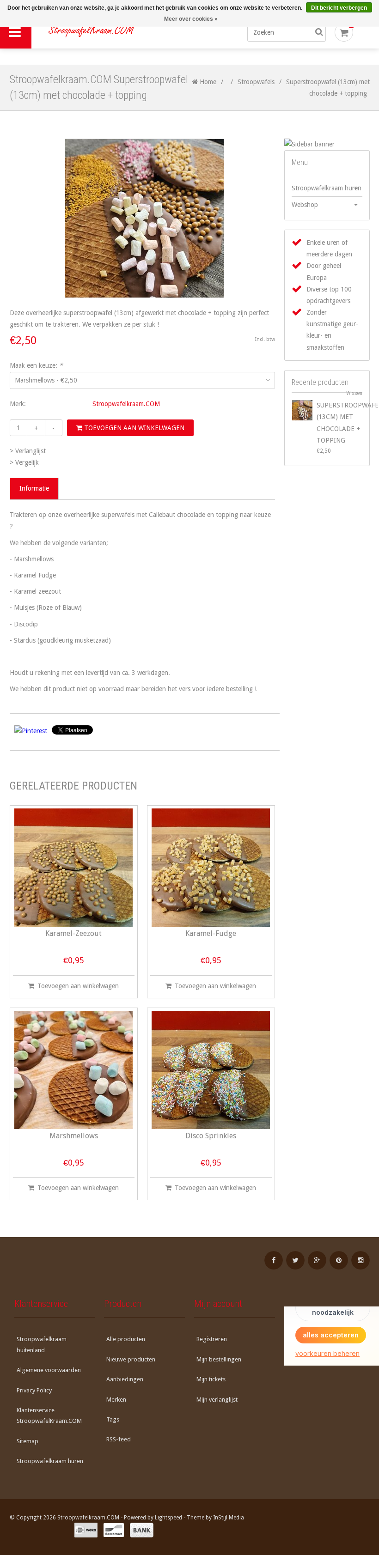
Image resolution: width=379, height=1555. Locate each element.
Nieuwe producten (130, 1359)
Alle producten (125, 1339)
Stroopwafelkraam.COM (126, 403)
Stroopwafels (256, 81)
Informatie (34, 488)
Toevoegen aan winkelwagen (133, 427)
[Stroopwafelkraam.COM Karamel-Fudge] (211, 867)
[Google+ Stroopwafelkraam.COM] (317, 1260)
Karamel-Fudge (210, 934)
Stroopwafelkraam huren (326, 188)
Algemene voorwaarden (49, 1370)
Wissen (354, 393)
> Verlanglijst (28, 451)
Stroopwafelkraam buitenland (42, 1344)
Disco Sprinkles (210, 1136)
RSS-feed (118, 1439)
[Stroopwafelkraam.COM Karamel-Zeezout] (73, 867)
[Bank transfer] (141, 1530)
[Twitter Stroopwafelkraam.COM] (295, 1260)
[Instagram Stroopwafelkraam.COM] (360, 1260)
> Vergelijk (24, 462)
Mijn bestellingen (218, 1359)
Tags (112, 1419)
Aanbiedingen (124, 1379)
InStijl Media (228, 1517)
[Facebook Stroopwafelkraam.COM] (273, 1260)
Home (207, 81)
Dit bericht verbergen (339, 8)
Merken (116, 1399)
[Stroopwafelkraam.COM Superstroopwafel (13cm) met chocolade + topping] (302, 410)
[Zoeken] (318, 32)
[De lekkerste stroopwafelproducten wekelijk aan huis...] (113, 32)
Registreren (211, 1339)
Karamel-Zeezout (73, 934)
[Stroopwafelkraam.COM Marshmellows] (73, 1070)
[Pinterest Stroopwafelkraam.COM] (339, 1260)
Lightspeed (168, 1517)
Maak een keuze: (36, 365)
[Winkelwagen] (344, 32)
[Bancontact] (113, 1530)
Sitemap (27, 1441)
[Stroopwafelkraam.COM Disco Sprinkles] (211, 1070)
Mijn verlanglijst (217, 1399)
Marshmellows (73, 1136)
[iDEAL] (86, 1530)
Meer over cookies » (191, 19)
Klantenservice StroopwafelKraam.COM (49, 1415)
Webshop (305, 204)
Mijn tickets (211, 1379)
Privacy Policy (34, 1390)
